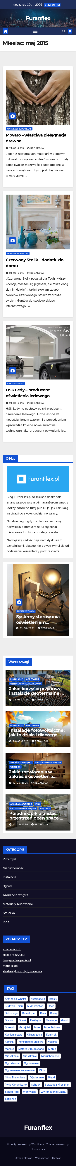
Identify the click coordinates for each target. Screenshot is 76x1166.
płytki (51, 1077)
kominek (51, 1034)
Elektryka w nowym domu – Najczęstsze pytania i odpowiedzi (31, 622)
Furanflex (38, 18)
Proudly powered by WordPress (26, 1144)
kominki (9, 1041)
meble (52, 1048)
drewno (10, 1020)
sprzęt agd (12, 1091)
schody (36, 1084)
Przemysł (9, 859)
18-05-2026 (21, 782)
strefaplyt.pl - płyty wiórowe (22, 971)
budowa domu (14, 1006)
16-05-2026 (21, 824)
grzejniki (24, 1027)
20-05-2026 (21, 741)
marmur (9, 1048)
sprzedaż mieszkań (57, 1084)
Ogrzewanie (32, 679)
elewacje (51, 1020)
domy (53, 1013)
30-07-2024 (21, 628)
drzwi (22, 1020)
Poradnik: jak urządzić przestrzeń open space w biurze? (36, 818)
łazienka (10, 1098)
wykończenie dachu (53, 1091)
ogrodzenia (12, 1063)
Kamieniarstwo (14, 1034)
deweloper (29, 1013)
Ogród (7, 886)
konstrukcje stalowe (31, 1041)
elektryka (36, 1020)
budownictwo (35, 1006)
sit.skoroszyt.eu (14, 955)
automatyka (38, 998)
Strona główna (23, 1157)
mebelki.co (10, 966)
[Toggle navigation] (35, 31)
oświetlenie (37, 1077)
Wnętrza (15, 767)
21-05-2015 (17, 148)
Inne (37, 804)
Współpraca (42, 1157)
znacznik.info (12, 949)
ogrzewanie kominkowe (20, 1070)
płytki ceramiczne (16, 1084)
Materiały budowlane (19, 129)
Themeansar (37, 1148)
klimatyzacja (34, 1034)
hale (37, 1027)
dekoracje (11, 1013)
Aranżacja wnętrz (17, 253)
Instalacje (16, 679)
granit (64, 1020)
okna (42, 1070)
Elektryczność (15, 384)
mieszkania (12, 1056)
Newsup (60, 1144)
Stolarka (9, 913)
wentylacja (29, 1091)
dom (43, 1013)
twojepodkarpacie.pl (17, 960)
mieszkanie (30, 1056)
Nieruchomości (14, 868)
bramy (53, 998)
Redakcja (37, 148)
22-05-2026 (21, 699)
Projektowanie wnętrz (48, 762)
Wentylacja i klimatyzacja (25, 684)
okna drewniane (15, 1077)
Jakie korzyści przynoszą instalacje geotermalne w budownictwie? (36, 693)
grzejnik (10, 1027)
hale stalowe (52, 1027)
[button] (63, 31)
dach (51, 1006)
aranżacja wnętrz (15, 998)
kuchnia (52, 1041)
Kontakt (56, 1157)
